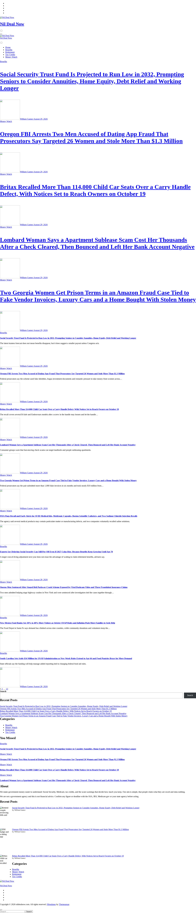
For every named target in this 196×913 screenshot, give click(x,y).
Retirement (10, 52)
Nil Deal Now (12, 24)
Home (8, 47)
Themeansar (64, 904)
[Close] (1, 909)
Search (3, 691)
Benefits (8, 50)
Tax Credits (10, 54)
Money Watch (11, 57)
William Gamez (26, 119)
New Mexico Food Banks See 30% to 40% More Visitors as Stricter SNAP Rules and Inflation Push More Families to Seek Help (57, 623)
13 (7, 689)
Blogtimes (51, 904)
